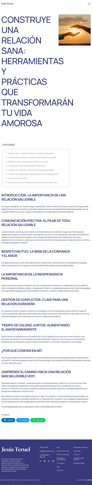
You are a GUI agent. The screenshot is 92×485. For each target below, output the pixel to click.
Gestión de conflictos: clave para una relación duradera (31, 170)
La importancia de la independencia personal (26, 166)
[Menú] (89, 3)
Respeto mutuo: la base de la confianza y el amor (28, 161)
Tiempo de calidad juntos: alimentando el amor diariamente (33, 174)
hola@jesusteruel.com (47, 451)
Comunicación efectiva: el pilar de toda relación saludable (32, 157)
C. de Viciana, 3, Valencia (45, 456)
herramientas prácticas (45, 357)
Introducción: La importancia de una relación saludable (30, 153)
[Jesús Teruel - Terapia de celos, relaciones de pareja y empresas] (7, 4)
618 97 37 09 (44, 447)
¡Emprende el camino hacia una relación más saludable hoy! (32, 182)
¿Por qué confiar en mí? (17, 178)
